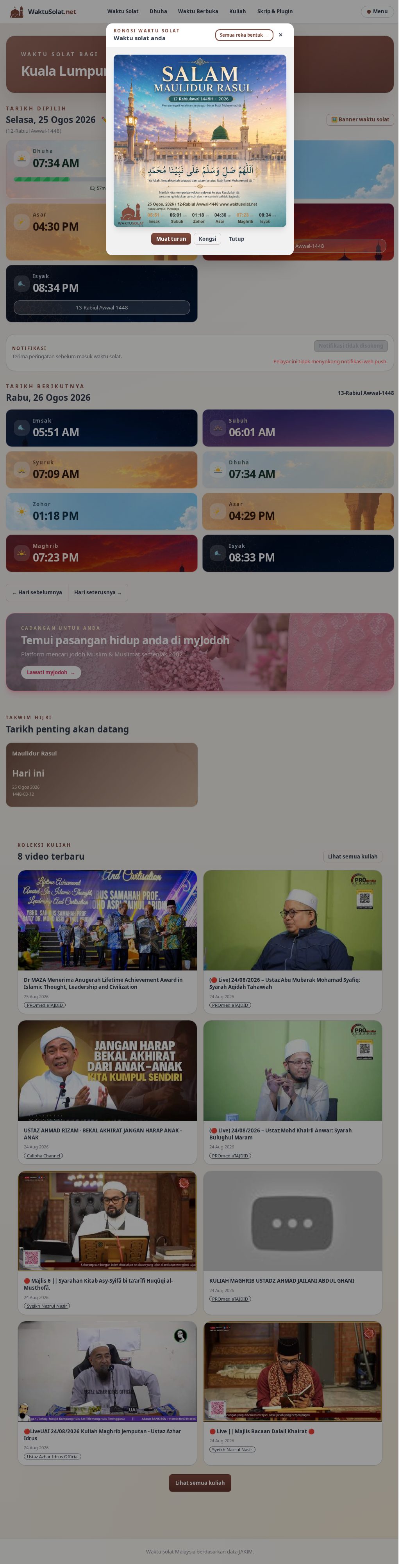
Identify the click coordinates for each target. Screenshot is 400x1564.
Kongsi (204, 238)
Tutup (233, 238)
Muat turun (168, 238)
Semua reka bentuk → (241, 35)
